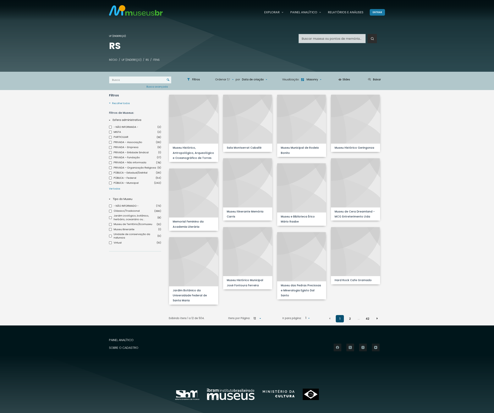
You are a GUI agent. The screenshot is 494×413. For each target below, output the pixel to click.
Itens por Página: (239, 318)
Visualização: (291, 79)
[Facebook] (337, 347)
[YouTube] (376, 347)
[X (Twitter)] (350, 347)
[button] (330, 318)
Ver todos (114, 188)
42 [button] (367, 319)
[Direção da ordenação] (230, 80)
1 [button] (339, 319)
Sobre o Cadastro (123, 348)
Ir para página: (292, 318)
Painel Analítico (303, 12)
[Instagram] (363, 347)
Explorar (272, 12)
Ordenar (220, 79)
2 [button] (350, 319)
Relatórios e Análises (345, 12)
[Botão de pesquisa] (372, 38)
